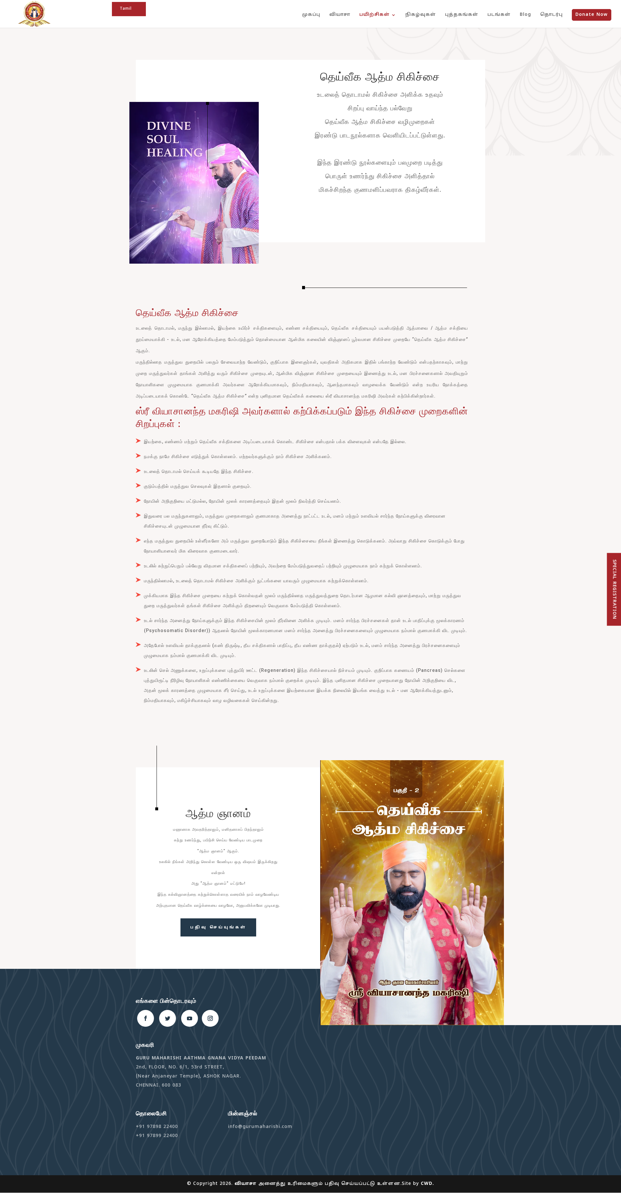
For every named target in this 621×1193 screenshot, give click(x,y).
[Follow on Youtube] (189, 1018)
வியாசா (339, 15)
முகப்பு (311, 15)
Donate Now (591, 14)
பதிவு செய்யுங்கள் (218, 927)
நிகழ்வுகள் (420, 15)
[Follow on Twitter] (167, 1018)
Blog (525, 15)
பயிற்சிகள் (374, 15)
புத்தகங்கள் (461, 15)
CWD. (427, 1184)
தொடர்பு (551, 15)
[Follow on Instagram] (210, 1018)
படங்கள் (499, 15)
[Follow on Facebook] (145, 1018)
